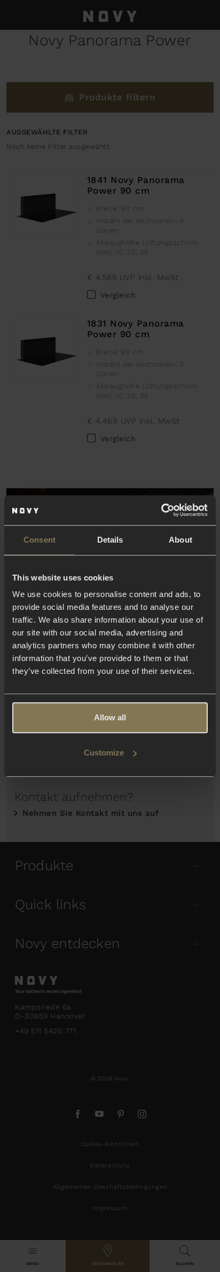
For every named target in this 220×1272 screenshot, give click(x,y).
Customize (104, 752)
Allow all (110, 717)
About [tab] (180, 539)
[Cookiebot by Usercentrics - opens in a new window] (161, 510)
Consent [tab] (39, 539)
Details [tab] (110, 539)
